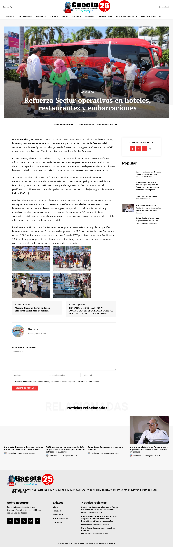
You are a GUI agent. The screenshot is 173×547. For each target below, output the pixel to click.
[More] (150, 148)
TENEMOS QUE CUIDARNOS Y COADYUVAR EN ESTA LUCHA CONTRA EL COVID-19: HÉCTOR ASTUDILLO (91, 311)
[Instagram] (17, 521)
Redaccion (66, 124)
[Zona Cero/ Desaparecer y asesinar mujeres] (128, 197)
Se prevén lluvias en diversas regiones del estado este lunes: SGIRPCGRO (148, 174)
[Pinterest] (144, 148)
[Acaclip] (37, 521)
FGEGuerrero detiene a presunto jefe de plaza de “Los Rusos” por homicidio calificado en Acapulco (147, 186)
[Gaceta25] (86, 6)
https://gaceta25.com (37, 333)
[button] (8, 7)
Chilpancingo (86, 533)
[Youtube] (30, 521)
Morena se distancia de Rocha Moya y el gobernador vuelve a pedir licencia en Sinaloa (148, 209)
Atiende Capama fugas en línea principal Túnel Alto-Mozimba (32, 309)
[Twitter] (138, 148)
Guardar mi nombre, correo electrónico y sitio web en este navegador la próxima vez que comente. (58, 381)
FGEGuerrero (86, 524)
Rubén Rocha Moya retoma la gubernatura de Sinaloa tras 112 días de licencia (147, 220)
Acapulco (87, 92)
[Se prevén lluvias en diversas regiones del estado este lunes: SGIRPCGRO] (128, 174)
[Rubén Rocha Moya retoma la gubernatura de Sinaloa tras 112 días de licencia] (128, 221)
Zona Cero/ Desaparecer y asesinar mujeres (147, 197)
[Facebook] (132, 148)
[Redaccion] (18, 331)
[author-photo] (5, 453)
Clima (83, 512)
